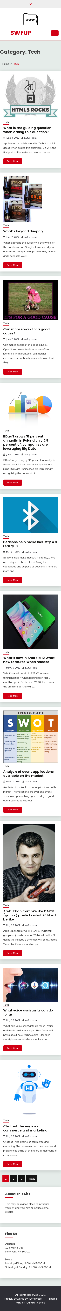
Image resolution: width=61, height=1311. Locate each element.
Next (32, 1178)
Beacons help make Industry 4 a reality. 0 (30, 544)
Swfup (20, 33)
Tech (6, 122)
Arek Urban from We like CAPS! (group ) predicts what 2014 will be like (29, 915)
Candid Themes (36, 1302)
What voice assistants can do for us (28, 1012)
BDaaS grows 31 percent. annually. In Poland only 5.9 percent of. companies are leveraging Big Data (25, 442)
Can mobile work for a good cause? (26, 331)
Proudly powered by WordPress (23, 1298)
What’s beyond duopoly (23, 231)
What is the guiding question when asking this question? (27, 130)
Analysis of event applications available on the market (28, 773)
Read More (13, 161)
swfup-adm (30, 137)
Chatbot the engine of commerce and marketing (25, 1128)
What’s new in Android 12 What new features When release (29, 660)
